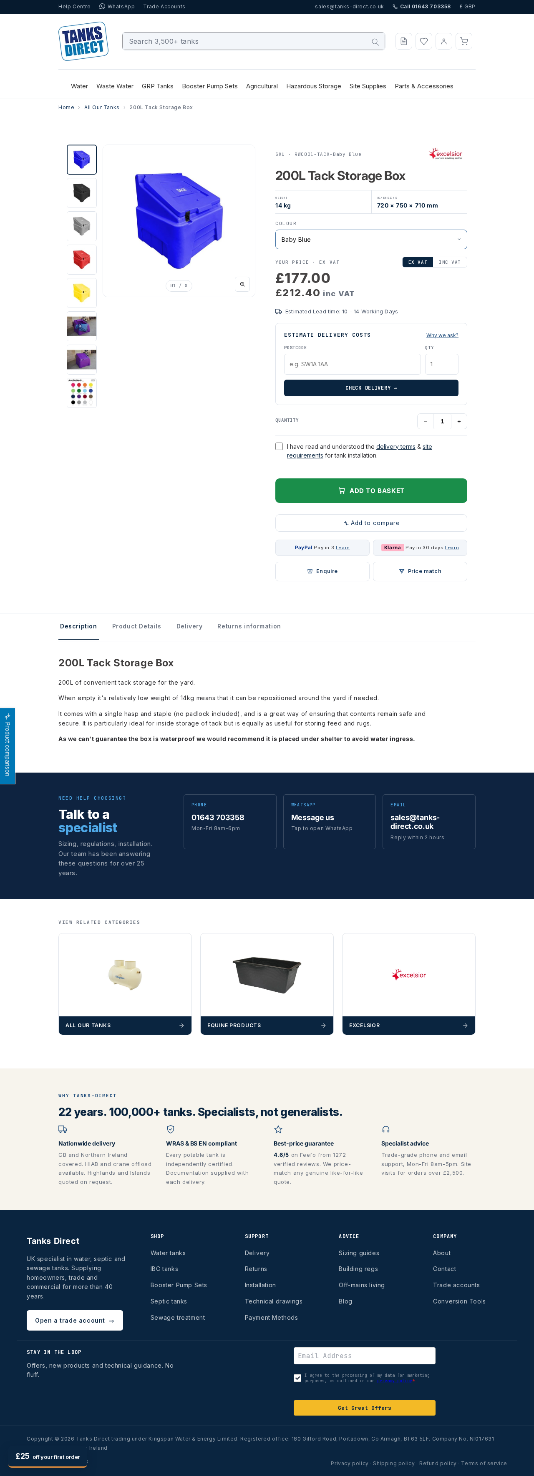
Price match (425, 571)
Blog (345, 1301)
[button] (464, 41)
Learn (343, 547)
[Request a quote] (403, 41)
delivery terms (396, 446)
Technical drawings (274, 1301)
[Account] (444, 41)
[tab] (82, 160)
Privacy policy (349, 1463)
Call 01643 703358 (425, 6)
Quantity (287, 420)
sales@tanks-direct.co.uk (349, 6)
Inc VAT (450, 262)
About (442, 1252)
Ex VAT (417, 262)
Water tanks (168, 1252)
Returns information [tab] (249, 626)
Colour (286, 223)
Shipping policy (394, 1463)
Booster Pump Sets (179, 1284)
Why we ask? (442, 335)
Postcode (295, 347)
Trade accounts (456, 1284)
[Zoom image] (242, 284)
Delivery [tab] (189, 626)
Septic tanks (169, 1301)
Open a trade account (75, 1320)
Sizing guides (359, 1252)
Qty (429, 347)
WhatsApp (121, 6)
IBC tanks (164, 1268)
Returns (256, 1268)
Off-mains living (362, 1284)
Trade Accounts (164, 6)
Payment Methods (271, 1317)
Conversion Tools (459, 1301)
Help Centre (74, 6)
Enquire (327, 571)
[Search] (375, 42)
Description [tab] (78, 626)
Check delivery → (371, 388)
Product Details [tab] (136, 626)
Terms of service (484, 1463)
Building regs (358, 1268)
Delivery (257, 1252)
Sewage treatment (178, 1317)
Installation (260, 1284)
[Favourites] (424, 41)
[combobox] (253, 41)
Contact (444, 1268)
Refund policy (438, 1463)
